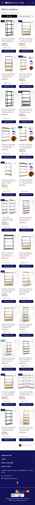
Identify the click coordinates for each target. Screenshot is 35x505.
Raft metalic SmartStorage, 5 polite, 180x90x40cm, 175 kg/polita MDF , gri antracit (8, 40)
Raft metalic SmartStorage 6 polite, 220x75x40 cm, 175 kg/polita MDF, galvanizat (26, 325)
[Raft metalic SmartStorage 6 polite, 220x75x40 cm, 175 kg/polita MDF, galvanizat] (26, 314)
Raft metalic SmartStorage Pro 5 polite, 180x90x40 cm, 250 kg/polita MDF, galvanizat (26, 146)
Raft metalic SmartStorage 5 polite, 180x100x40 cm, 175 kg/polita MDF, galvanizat (26, 254)
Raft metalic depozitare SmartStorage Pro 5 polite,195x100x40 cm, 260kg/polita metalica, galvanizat (8, 254)
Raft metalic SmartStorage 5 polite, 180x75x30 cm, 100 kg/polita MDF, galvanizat (26, 75)
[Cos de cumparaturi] (33, 3)
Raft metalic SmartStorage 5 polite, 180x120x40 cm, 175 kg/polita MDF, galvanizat (8, 146)
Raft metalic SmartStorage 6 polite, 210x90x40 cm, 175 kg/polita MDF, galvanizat (26, 219)
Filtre (10, 16)
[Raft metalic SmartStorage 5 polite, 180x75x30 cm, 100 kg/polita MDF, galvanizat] (26, 63)
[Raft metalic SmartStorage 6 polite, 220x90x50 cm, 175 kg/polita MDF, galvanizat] (26, 347)
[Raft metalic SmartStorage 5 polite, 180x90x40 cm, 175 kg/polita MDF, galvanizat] (8, 63)
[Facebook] (17, 483)
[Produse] (2, 3)
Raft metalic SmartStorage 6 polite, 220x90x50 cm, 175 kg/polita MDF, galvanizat (26, 359)
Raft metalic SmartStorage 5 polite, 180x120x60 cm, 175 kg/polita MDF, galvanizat (8, 325)
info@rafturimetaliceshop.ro (10, 478)
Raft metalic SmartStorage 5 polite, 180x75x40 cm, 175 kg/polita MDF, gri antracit (8, 429)
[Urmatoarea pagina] (31, 445)
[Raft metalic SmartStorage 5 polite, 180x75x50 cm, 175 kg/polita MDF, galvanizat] (8, 347)
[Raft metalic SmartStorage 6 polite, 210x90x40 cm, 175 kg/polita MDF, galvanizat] (26, 207)
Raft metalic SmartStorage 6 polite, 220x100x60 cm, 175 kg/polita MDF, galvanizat (26, 429)
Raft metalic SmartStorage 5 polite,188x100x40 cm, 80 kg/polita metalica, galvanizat (26, 110)
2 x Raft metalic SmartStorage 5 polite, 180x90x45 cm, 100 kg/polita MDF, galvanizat (8, 219)
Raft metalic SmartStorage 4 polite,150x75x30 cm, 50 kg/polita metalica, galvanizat (9, 181)
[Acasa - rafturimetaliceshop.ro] (14, 2)
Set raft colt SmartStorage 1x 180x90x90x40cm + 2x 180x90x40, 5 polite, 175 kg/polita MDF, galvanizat (26, 393)
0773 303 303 (7, 476)
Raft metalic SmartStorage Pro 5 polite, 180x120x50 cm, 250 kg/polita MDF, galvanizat (26, 40)
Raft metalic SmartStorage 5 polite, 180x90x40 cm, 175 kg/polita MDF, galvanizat (8, 75)
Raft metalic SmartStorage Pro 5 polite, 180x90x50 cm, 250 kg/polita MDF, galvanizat (8, 393)
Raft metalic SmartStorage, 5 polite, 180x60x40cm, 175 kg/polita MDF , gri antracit (8, 110)
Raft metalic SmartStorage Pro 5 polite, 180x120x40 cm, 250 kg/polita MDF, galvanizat (26, 181)
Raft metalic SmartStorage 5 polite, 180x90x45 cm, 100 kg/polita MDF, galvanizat (26, 290)
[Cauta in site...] (29, 3)
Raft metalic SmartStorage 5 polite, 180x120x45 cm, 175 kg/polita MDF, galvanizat (8, 290)
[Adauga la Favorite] (15, 22)
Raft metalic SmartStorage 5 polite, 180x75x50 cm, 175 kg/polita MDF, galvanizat (8, 359)
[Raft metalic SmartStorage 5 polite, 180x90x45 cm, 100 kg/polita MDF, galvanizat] (26, 278)
